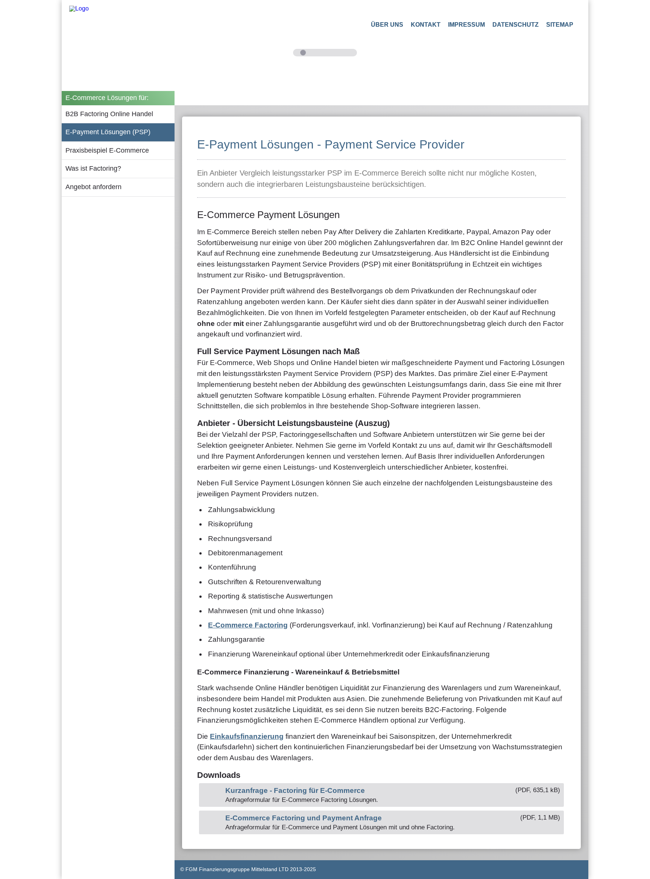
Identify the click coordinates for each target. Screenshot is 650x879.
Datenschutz (515, 24)
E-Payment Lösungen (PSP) (107, 132)
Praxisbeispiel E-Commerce (107, 150)
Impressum (466, 24)
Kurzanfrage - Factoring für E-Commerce (295, 790)
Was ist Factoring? (93, 168)
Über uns (387, 24)
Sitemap (559, 24)
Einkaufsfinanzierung (247, 736)
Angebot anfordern (93, 187)
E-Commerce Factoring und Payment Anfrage (303, 818)
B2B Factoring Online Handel (109, 114)
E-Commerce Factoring (248, 625)
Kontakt (425, 24)
